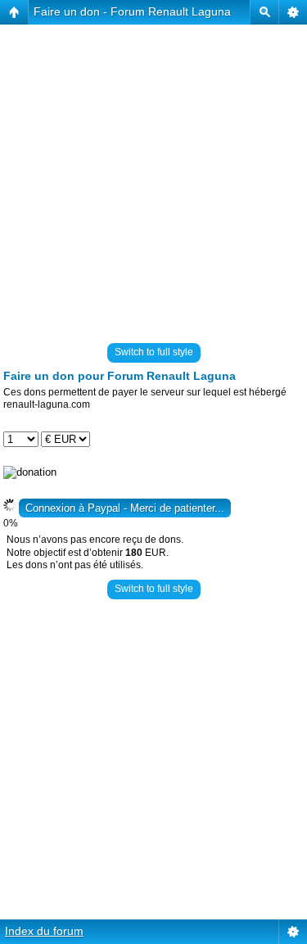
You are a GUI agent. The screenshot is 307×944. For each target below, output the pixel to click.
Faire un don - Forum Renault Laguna (132, 11)
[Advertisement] (153, 178)
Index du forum (44, 930)
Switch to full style (154, 352)
